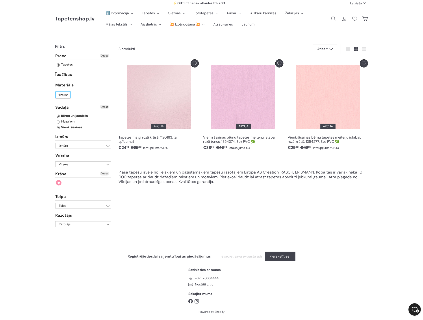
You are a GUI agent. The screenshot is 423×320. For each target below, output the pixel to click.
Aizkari (232, 13)
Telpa (60, 196)
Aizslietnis (149, 24)
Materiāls (64, 85)
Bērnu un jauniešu (74, 116)
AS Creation (268, 172)
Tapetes (149, 13)
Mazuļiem (67, 121)
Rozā (59, 183)
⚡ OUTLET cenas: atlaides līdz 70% (199, 3)
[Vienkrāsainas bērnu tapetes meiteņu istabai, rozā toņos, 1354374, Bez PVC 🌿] (243, 106)
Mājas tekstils (117, 24)
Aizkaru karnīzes (263, 13)
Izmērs (61, 136)
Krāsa (61, 174)
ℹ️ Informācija (118, 13)
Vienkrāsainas (71, 127)
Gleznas (175, 13)
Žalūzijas (292, 13)
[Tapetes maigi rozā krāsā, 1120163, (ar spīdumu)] (159, 106)
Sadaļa (62, 107)
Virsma (62, 155)
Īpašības (63, 74)
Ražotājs (63, 215)
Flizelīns (63, 95)
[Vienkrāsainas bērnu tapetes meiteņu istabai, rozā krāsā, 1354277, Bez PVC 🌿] (328, 106)
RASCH (286, 172)
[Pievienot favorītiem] (195, 63)
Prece (61, 56)
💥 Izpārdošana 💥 (185, 24)
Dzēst (104, 55)
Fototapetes (204, 13)
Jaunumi (248, 24)
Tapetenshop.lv (75, 19)
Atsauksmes (223, 24)
